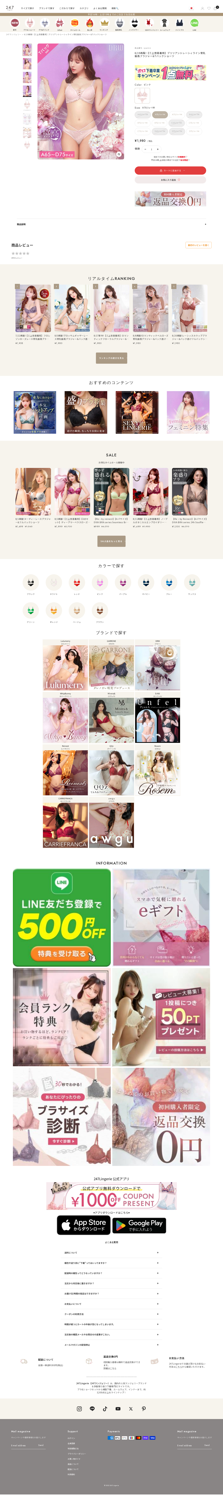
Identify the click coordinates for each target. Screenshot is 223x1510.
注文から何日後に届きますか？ (79, 1283)
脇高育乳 (119, 22)
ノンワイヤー (134, 22)
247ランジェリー (13, 34)
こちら (179, 1366)
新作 (14, 22)
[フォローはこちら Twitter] (131, 1409)
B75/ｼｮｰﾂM (159, 123)
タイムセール (74, 22)
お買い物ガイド (74, 1459)
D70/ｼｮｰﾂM (177, 131)
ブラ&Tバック (44, 22)
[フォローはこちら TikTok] (105, 1409)
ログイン (71, 1438)
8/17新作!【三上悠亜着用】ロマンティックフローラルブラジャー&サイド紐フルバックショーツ (111, 337)
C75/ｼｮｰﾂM (143, 131)
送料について (70, 1252)
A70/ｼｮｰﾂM (160, 114)
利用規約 (71, 1474)
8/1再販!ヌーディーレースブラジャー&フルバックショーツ (33, 520)
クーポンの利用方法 (74, 1314)
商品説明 (21, 224)
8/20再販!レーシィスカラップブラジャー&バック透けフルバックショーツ (189, 337)
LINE (194, 22)
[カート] (215, 8)
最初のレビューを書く (198, 245)
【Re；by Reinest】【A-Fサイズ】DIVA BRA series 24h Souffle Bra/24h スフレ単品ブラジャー (189, 520)
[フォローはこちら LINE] (92, 1409)
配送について (73, 1469)
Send (40, 1445)
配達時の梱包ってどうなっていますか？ (83, 1273)
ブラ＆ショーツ (29, 22)
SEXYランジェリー (149, 22)
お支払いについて (72, 1303)
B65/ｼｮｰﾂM (194, 114)
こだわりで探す (67, 8)
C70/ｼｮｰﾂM (194, 123)
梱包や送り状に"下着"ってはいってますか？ (85, 1262)
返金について (73, 1464)
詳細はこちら (110, 1368)
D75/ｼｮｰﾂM (194, 131)
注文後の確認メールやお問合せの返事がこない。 (87, 1334)
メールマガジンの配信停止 (77, 1344)
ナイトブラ (179, 22)
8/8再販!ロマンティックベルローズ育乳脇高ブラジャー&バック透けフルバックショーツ (150, 337)
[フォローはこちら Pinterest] (144, 1409)
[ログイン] (202, 8)
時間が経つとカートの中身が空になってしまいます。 (89, 1324)
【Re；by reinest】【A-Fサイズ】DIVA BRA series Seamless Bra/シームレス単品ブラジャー (111, 520)
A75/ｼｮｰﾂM (177, 114)
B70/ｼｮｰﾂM (142, 123)
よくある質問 (99, 8)
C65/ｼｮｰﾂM (176, 123)
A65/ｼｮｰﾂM (143, 114)
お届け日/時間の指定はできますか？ (81, 1293)
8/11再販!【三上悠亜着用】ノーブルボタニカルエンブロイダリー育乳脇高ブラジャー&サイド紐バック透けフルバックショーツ (150, 520)
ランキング (104, 22)
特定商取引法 (73, 1448)
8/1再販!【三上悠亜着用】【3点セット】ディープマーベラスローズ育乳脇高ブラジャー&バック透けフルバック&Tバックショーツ (72, 520)
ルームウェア (164, 22)
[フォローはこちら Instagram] (79, 1409)
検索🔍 (115, 8)
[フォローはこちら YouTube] (118, 1409)
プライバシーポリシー (77, 1453)
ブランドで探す (46, 8)
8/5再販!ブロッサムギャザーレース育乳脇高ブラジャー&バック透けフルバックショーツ (72, 337)
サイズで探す (27, 8)
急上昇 (89, 22)
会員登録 (71, 1443)
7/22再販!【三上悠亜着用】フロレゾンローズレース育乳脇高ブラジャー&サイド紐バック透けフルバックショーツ (33, 337)
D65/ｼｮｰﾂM (160, 131)
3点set (59, 22)
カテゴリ (84, 8)
